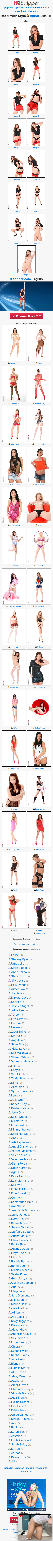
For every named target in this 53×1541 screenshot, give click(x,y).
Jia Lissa (17, 993)
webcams (41, 7)
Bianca (15, 1363)
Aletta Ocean (15, 485)
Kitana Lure (18, 1457)
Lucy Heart (15, 647)
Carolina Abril (15, 768)
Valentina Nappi (21, 1159)
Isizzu (15, 809)
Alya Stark (40, 849)
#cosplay (17, 944)
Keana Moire (19, 1223)
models (30, 7)
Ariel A (15, 1287)
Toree (40, 363)
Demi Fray (18, 1219)
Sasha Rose (19, 1274)
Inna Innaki (18, 1125)
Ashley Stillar (15, 687)
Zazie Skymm (20, 1078)
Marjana (16, 1291)
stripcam (33, 11)
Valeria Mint (19, 1155)
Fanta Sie (17, 1244)
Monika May (40, 404)
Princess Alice (40, 444)
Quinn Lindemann (22, 1282)
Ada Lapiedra (20, 1142)
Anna (40, 931)
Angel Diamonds (22, 1146)
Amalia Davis (19, 1385)
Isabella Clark (20, 1189)
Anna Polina (19, 972)
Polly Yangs (18, 984)
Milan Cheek (19, 1116)
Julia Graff (18, 1099)
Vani (15, 890)
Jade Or (16, 1112)
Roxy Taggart (20, 1321)
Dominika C (15, 444)
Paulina (16, 1427)
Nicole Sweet (20, 1270)
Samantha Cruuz (22, 1201)
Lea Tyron (17, 1406)
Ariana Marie (19, 1236)
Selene (40, 647)
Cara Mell (17, 1308)
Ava (13, 1423)
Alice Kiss (17, 1087)
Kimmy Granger (21, 1129)
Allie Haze (17, 1372)
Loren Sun (18, 1431)
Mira (14, 1257)
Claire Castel (40, 485)
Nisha (40, 525)
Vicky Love (18, 1048)
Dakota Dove (19, 997)
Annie (15, 1138)
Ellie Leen (17, 1299)
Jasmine (16, 1436)
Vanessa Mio (40, 606)
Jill (13, 1461)
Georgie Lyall (19, 1278)
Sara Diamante (20, 1295)
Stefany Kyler (20, 959)
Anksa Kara (40, 933)
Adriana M (15, 404)
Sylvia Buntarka (21, 1091)
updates (19, 7)
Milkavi (15, 1184)
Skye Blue (17, 1044)
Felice (15, 955)
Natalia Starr (19, 1367)
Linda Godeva (20, 1440)
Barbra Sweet (40, 728)
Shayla (15, 1070)
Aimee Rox (18, 989)
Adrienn (16, 1312)
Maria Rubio (19, 967)
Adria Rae (17, 1010)
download (20, 11)
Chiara (15, 1346)
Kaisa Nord (18, 1176)
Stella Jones (19, 1214)
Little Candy (19, 1342)
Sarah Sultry (19, 1444)
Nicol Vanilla (15, 525)
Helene (16, 1027)
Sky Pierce (18, 1338)
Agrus (34, 16)
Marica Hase (19, 1304)
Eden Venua (40, 809)
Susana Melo (19, 1350)
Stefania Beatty (21, 1231)
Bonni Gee (18, 1265)
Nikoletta (17, 1121)
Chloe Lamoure (21, 1414)
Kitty (15, 728)
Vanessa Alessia (22, 1061)
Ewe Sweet (18, 1193)
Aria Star (17, 1206)
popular (8, 7)
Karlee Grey (15, 363)
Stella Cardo (19, 1167)
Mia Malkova (19, 1053)
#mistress (34, 944)
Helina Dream (20, 1402)
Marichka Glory (21, 1133)
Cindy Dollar (40, 687)
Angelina (17, 1040)
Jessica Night (20, 1006)
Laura (15, 1095)
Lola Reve (40, 890)
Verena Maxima (21, 1150)
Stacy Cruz (18, 976)
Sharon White (20, 1057)
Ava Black (17, 1316)
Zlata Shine (18, 1031)
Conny (15, 1197)
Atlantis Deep (20, 1248)
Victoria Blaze (40, 768)
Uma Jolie (17, 963)
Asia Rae (17, 1359)
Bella (15, 931)
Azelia (15, 1380)
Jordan (15, 1453)
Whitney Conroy (14, 849)
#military (25, 944)
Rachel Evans (20, 1355)
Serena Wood (20, 1227)
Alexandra (18, 1329)
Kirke (14, 1082)
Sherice (16, 1001)
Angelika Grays (21, 1333)
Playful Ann (18, 1253)
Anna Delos (40, 566)
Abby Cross (19, 1376)
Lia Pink (16, 1023)
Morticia (16, 1036)
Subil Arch (18, 1074)
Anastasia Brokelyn (24, 1210)
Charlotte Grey (21, 1389)
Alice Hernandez (15, 606)
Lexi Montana (20, 1180)
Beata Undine (20, 1108)
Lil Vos (15, 1448)
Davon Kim (18, 1325)
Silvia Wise (18, 980)
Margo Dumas (20, 1419)
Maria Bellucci (20, 1240)
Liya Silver (18, 1018)
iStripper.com (20, 279)
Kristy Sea (18, 1410)
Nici (13, 1065)
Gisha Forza (19, 1163)
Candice (15, 566)
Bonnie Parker (20, 1261)
